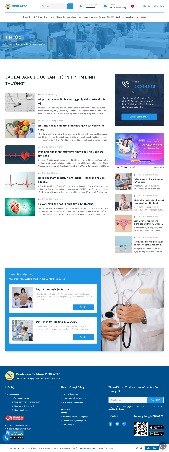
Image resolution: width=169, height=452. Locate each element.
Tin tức (102, 17)
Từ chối (139, 448)
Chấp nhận (151, 448)
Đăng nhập (158, 6)
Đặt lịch (83, 307)
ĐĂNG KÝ (155, 400)
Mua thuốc (141, 17)
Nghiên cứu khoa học (88, 17)
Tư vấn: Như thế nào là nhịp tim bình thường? (66, 204)
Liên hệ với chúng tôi (139, 116)
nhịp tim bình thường (34, 44)
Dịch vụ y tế (49, 17)
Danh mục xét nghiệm (125, 17)
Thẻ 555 (110, 17)
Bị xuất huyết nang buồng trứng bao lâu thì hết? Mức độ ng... (148, 224)
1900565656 (14, 394)
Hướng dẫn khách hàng (66, 17)
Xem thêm (159, 167)
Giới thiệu (38, 17)
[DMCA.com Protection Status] (14, 434)
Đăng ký (146, 6)
